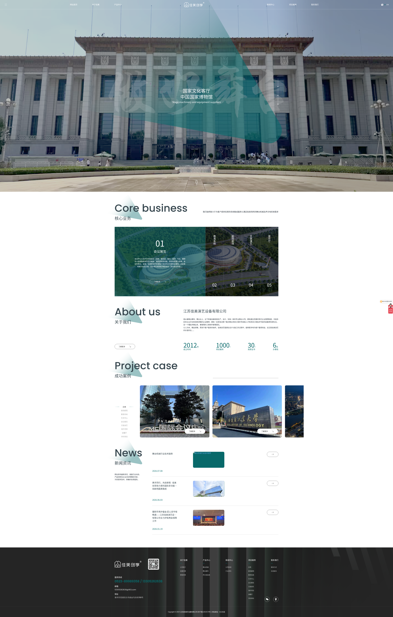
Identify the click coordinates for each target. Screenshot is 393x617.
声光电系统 (206, 575)
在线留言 (274, 571)
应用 (249, 567)
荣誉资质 (183, 575)
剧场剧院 (251, 571)
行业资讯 (228, 571)
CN (385, 5)
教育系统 (251, 575)
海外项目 (251, 590)
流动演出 (251, 598)
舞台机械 (206, 567)
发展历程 (183, 571)
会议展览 (251, 583)
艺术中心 (251, 579)
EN (388, 5)
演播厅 (250, 594)
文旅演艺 (251, 586)
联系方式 (274, 567)
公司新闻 (228, 567)
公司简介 (183, 567)
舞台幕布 (206, 571)
